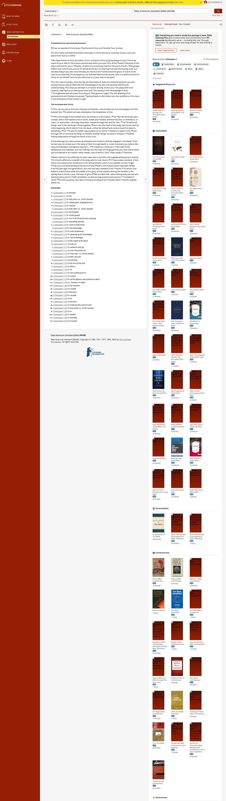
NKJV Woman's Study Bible (195, 459)
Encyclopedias (162, 508)
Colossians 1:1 (59, 192)
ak (115, 168)
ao (122, 179)
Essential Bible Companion (195, 611)
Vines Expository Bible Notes (196, 491)
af (110, 152)
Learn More (185, 50)
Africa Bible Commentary (158, 580)
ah (52, 159)
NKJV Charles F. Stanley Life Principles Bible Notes (177, 358)
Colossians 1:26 (60, 308)
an (108, 179)
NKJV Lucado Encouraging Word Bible (197, 393)
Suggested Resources (165, 84)
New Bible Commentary (195, 679)
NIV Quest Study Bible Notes (159, 291)
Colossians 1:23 (60, 288)
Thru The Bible (158, 743)
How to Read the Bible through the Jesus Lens (160, 680)
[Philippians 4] (44, 179)
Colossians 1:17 (60, 272)
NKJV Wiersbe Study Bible (176, 459)
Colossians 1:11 (60, 240)
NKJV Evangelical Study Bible (177, 392)
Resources (157, 24)
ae (115, 146)
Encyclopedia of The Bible (159, 535)
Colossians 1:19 (60, 279)
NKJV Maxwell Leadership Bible (177, 426)
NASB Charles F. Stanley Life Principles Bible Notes (159, 113)
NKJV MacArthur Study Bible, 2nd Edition (177, 112)
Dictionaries (161, 797)
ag (123, 152)
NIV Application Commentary (159, 713)
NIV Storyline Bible (178, 290)
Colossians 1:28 (60, 311)
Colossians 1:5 (59, 212)
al (72, 176)
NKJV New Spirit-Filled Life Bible (196, 426)
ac (108, 130)
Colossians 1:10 (60, 231)
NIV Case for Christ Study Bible (178, 225)
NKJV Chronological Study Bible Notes (197, 356)
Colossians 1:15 (60, 266)
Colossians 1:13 (60, 256)
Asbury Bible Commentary (176, 580)
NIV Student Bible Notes (197, 291)
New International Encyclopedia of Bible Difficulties (197, 536)
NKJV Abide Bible (159, 355)
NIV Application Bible (196, 190)
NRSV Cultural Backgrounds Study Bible (160, 492)
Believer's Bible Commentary (196, 111)
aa (77, 125)
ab (68, 130)
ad (126, 133)
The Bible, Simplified (175, 611)
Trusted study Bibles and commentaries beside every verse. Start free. (122, 2)
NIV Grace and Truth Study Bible (178, 259)
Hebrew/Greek (171, 24)
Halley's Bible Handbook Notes (177, 643)
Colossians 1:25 (60, 301)
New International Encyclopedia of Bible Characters (178, 536)
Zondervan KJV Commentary (158, 782)
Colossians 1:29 (60, 317)
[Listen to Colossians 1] (73, 25)
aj (51, 165)
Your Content (184, 24)
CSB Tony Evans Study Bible (159, 158)
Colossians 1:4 (59, 205)
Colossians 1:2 (59, 199)
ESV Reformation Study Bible (196, 158)
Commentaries (162, 553)
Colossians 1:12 (60, 250)
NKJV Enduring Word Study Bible (159, 392)
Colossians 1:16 (60, 269)
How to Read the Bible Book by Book (197, 643)
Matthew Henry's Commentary (178, 679)
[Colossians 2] (146, 179)
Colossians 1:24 (60, 298)
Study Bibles (161, 131)
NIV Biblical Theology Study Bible (159, 226)
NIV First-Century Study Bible (159, 259)
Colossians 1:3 (59, 202)
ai (112, 159)
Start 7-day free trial (166, 50)
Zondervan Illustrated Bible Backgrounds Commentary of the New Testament (197, 747)
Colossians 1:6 (59, 218)
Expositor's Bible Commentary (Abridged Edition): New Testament (160, 645)
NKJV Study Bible (159, 458)
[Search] (218, 11)
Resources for (165, 59)
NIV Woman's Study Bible (195, 322)
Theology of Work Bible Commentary (197, 713)
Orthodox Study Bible (177, 491)
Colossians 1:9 (59, 228)
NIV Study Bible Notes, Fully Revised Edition (159, 323)
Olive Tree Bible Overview (177, 713)
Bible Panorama (159, 610)
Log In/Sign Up (215, 2)
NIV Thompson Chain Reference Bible (177, 323)
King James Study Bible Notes (159, 190)
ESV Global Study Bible (177, 158)
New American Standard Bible (65, 335)
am (123, 176)
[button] (212, 2)
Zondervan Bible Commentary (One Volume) (178, 745)
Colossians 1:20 (60, 285)
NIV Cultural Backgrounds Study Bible (197, 226)
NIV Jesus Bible (196, 258)
